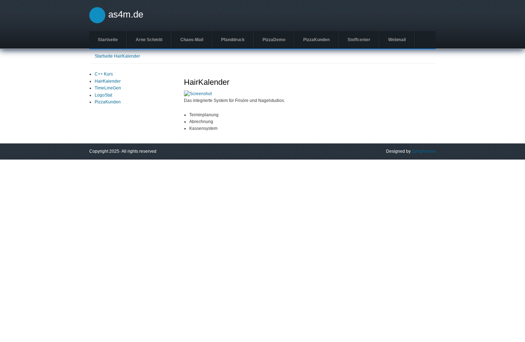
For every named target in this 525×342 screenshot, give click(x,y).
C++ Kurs (104, 74)
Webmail (397, 39)
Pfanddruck (233, 39)
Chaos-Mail (191, 39)
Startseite (108, 39)
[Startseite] (97, 15)
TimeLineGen (108, 88)
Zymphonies (424, 151)
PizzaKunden (316, 39)
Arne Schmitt (149, 39)
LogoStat (103, 95)
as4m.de (125, 14)
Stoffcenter (359, 39)
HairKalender (127, 56)
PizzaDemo (273, 39)
